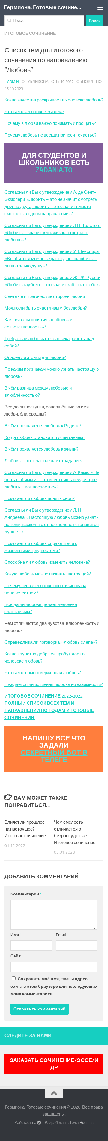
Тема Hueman (82, 1122)
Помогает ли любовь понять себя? (39, 498)
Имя (16, 934)
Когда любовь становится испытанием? (44, 437)
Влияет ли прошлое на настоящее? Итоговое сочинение (25, 828)
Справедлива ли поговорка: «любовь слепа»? (51, 642)
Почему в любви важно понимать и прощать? (50, 123)
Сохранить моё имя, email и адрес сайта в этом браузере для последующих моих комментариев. (54, 986)
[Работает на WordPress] (39, 1123)
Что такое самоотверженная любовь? (42, 672)
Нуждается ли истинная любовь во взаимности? (53, 684)
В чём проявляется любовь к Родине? (42, 425)
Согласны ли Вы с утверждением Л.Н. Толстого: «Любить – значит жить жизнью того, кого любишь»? (52, 233)
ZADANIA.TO (54, 170)
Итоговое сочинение (30, 33)
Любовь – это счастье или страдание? (43, 460)
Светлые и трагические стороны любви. (45, 296)
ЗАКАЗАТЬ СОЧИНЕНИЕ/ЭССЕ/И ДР (54, 1064)
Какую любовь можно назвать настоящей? (47, 574)
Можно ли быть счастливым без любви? (45, 308)
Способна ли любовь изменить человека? (47, 562)
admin (13, 81)
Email (62, 934)
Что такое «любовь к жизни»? (34, 111)
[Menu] (100, 7)
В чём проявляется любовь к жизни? (41, 449)
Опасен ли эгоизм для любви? (35, 357)
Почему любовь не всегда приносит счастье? (50, 135)
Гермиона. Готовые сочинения (43, 7)
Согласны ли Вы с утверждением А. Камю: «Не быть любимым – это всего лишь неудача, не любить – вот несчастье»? (51, 480)
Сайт (15, 956)
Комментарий (26, 894)
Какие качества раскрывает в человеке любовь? (54, 100)
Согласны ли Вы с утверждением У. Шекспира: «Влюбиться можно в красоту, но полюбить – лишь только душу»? (52, 259)
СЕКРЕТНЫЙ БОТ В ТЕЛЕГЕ (54, 756)
